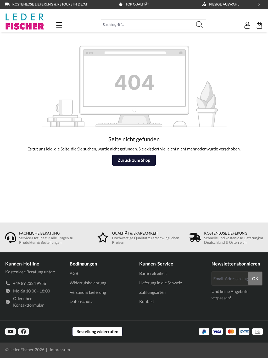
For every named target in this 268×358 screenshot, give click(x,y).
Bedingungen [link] (83, 264)
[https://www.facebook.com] (23, 331)
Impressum (60, 349)
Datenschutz (81, 301)
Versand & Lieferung (88, 292)
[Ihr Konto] (247, 25)
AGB (74, 273)
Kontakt (146, 301)
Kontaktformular (28, 304)
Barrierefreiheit (153, 273)
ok (255, 278)
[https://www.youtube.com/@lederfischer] (10, 331)
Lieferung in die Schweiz (160, 282)
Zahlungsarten (152, 292)
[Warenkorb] (259, 25)
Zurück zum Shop (134, 160)
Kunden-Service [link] (156, 264)
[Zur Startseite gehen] (24, 21)
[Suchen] (199, 24)
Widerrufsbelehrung (88, 282)
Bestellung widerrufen (97, 331)
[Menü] (59, 25)
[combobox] (147, 24)
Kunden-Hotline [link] (22, 264)
